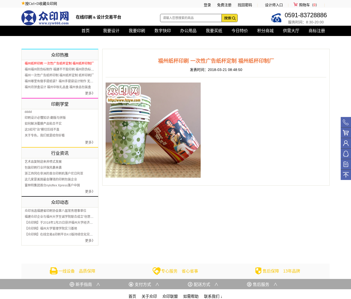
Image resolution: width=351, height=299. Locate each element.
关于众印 (149, 296)
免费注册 (224, 5)
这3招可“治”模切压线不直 (42, 129)
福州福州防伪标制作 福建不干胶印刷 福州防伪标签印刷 (62, 69)
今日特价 (240, 31)
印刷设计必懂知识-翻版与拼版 (45, 118)
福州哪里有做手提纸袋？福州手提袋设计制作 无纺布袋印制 (65, 81)
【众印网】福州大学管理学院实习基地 (51, 228)
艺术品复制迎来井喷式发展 (43, 162)
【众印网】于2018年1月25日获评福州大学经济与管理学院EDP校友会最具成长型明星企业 (87, 222)
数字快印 (162, 31)
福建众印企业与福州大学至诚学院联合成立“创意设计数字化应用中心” (72, 217)
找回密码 (245, 5)
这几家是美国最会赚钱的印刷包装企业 (51, 179)
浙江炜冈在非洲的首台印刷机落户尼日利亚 (54, 173)
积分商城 (265, 31)
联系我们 (213, 296)
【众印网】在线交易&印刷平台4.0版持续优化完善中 (60, 234)
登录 (207, 5)
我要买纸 (214, 31)
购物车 (346, 133)
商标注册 (317, 31)
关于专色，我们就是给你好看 (45, 135)
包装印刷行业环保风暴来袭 (43, 167)
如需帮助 (191, 296)
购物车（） (309, 5)
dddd (28, 112)
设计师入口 (274, 5)
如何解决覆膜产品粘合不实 (43, 123)
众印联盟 (170, 296)
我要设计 (111, 31)
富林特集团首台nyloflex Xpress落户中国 (52, 185)
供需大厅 (291, 31)
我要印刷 (137, 31)
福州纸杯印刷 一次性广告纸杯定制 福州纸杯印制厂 (59, 63)
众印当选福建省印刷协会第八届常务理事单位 (55, 211)
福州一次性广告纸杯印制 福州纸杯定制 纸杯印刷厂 (59, 75)
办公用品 (188, 31)
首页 (85, 31)
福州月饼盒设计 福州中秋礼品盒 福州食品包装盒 (58, 87)
